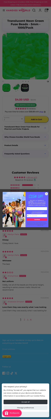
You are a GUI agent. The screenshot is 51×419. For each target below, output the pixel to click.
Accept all (25, 402)
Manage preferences (25, 408)
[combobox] (29, 215)
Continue (37, 219)
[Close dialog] (46, 193)
